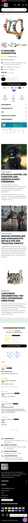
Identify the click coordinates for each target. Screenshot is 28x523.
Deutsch (19, 5)
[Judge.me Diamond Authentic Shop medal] (10, 354)
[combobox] (14, 9)
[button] (4, 56)
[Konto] (23, 5)
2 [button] (13, 430)
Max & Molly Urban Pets (11, 520)
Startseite (3, 14)
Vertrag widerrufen (7, 500)
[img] (4, 366)
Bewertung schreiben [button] (14, 346)
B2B (15, 4)
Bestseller (8, 14)
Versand (12, 72)
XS (3, 79)
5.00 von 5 (18, 331)
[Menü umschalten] (2, 5)
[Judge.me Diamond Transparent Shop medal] (17, 354)
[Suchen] (25, 10)
